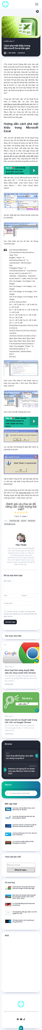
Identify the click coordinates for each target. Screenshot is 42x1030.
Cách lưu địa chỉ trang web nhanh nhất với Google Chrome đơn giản (23, 887)
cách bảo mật (14, 521)
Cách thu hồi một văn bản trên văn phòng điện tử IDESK (23, 817)
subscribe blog (24, 493)
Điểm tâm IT (9, 41)
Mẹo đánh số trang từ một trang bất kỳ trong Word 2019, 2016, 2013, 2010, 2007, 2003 (24, 896)
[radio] (15, 512)
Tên (6, 595)
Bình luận (8, 581)
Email (24, 595)
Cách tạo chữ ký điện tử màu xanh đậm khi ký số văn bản (23, 808)
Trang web (8, 603)
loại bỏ (23, 521)
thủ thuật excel (10, 524)
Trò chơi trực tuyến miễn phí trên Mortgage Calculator (23, 842)
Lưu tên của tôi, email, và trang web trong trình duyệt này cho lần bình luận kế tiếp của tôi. (20, 613)
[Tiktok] (24, 1019)
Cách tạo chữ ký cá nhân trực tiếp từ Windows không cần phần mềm (24, 825)
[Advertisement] (21, 965)
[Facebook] (18, 1019)
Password (31, 521)
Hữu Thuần (11, 53)
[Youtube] (21, 1019)
